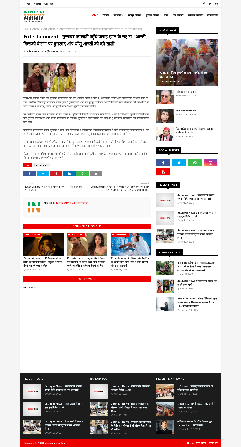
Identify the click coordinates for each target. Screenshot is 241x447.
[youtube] (163, 172)
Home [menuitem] (94, 15)
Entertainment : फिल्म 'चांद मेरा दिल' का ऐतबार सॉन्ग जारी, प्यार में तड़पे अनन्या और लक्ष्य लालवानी (130, 262)
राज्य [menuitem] (166, 15)
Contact (48, 3)
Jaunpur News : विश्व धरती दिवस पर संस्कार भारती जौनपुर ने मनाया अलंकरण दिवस (196, 234)
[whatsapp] (195, 162)
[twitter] (210, 3)
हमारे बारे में (201, 443)
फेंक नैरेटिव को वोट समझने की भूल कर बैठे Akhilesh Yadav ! (194, 130)
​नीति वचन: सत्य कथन (186, 91)
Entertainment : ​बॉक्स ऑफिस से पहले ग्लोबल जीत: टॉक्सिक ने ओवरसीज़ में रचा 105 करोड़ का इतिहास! (197, 302)
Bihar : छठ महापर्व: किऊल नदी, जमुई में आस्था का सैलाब (196, 405)
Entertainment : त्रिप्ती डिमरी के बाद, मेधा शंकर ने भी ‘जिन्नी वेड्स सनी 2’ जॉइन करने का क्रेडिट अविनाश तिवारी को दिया (86, 262)
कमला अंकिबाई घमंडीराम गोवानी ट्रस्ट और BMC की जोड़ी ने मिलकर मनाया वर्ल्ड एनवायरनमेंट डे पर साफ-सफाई (196, 266)
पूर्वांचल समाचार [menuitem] (152, 15)
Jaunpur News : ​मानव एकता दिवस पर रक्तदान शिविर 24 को (196, 214)
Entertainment (39, 28)
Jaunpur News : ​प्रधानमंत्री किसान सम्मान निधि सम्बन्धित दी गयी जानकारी (195, 197)
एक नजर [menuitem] (117, 15)
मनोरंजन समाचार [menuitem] (195, 15)
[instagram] (216, 3)
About (37, 3)
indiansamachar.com (54, 443)
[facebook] (204, 3)
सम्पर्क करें (213, 443)
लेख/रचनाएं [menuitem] (212, 15)
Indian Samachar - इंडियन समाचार (42, 51)
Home (26, 3)
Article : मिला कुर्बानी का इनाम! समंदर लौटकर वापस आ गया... (184, 74)
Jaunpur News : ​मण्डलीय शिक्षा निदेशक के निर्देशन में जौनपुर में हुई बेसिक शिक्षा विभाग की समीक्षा (131, 426)
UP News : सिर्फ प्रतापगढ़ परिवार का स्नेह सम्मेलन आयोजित (195, 388)
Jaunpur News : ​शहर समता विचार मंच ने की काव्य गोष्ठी (197, 283)
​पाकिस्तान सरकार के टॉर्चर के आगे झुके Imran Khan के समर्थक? (194, 423)
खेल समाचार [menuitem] (178, 15)
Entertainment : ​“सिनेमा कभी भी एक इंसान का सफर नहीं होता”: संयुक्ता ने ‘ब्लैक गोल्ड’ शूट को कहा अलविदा (42, 262)
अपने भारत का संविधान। (187, 110)
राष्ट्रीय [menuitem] (106, 15)
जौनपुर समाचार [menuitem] (134, 15)
